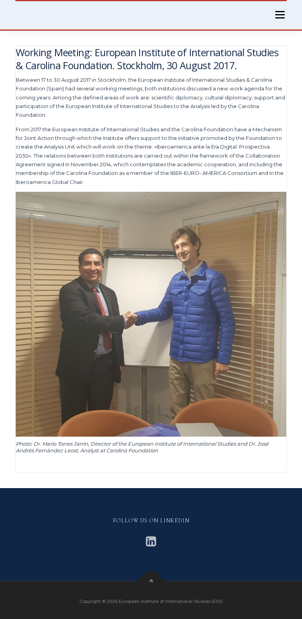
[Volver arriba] (151, 581)
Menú (280, 14)
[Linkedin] (151, 541)
